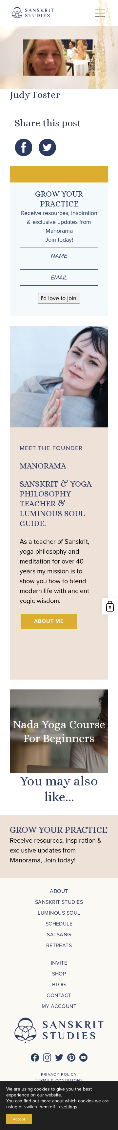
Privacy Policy (59, 1074)
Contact (59, 995)
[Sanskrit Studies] (33, 13)
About (59, 891)
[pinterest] (71, 1057)
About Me (49, 621)
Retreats (59, 945)
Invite (59, 963)
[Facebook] (35, 1057)
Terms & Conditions (59, 1080)
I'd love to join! (59, 298)
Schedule (59, 923)
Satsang (59, 934)
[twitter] (59, 1057)
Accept (19, 1119)
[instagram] (47, 1057)
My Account (59, 1006)
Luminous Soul (59, 913)
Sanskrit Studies (59, 902)
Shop (59, 973)
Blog (59, 984)
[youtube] (83, 1057)
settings (69, 1107)
